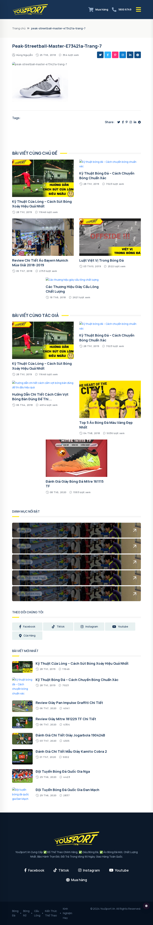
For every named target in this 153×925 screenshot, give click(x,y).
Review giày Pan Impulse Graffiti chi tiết (69, 702)
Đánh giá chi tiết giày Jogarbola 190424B (70, 735)
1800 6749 (124, 9)
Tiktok (61, 626)
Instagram (91, 626)
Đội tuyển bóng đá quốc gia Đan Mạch (67, 789)
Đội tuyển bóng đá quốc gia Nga (63, 771)
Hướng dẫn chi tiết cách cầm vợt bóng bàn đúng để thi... (40, 396)
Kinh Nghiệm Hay (67, 913)
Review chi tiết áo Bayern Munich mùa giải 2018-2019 (40, 262)
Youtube (123, 626)
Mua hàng (101, 9)
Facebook (29, 626)
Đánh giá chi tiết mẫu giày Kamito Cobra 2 (71, 751)
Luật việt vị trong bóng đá (101, 260)
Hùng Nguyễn (24, 55)
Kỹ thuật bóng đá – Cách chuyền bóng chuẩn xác (77, 679)
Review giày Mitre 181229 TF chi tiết (66, 719)
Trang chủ (19, 28)
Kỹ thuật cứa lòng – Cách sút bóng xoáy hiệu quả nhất (42, 203)
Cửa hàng (29, 635)
